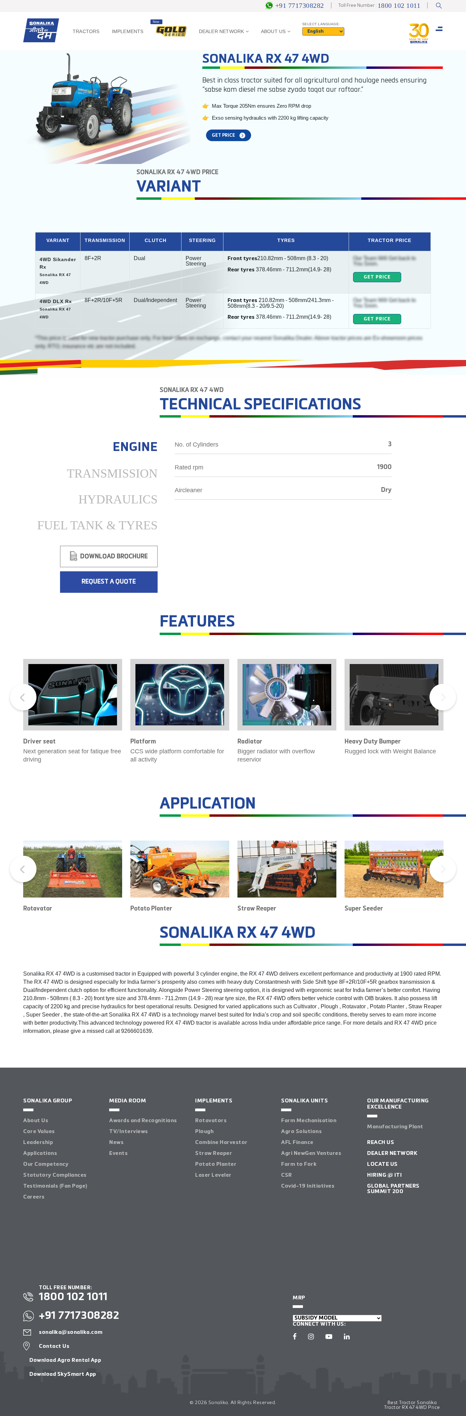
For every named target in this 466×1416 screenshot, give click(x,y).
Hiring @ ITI (384, 1175)
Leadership (38, 1142)
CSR (286, 1175)
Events (118, 1153)
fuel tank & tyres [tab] (97, 525)
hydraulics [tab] (118, 499)
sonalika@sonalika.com (71, 1332)
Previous (23, 697)
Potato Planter (215, 1164)
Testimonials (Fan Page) (55, 1186)
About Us (35, 1121)
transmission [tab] (112, 473)
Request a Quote (109, 582)
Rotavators (211, 1121)
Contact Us (54, 1346)
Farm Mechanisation (308, 1121)
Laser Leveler (213, 1175)
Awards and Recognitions (143, 1121)
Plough (204, 1131)
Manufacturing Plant (395, 1127)
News (116, 1142)
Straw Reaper (213, 1153)
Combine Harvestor (221, 1142)
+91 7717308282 (299, 5)
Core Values (39, 1131)
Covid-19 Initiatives (307, 1186)
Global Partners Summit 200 (393, 1189)
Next (442, 697)
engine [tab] (135, 447)
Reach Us (380, 1142)
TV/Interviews (128, 1131)
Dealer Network (392, 1153)
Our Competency (46, 1164)
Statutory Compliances (55, 1175)
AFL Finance (297, 1142)
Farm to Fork (299, 1164)
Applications (40, 1153)
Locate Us (382, 1164)
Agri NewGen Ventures (311, 1153)
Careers (34, 1197)
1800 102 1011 (399, 5)
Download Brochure (114, 557)
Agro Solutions (301, 1131)
